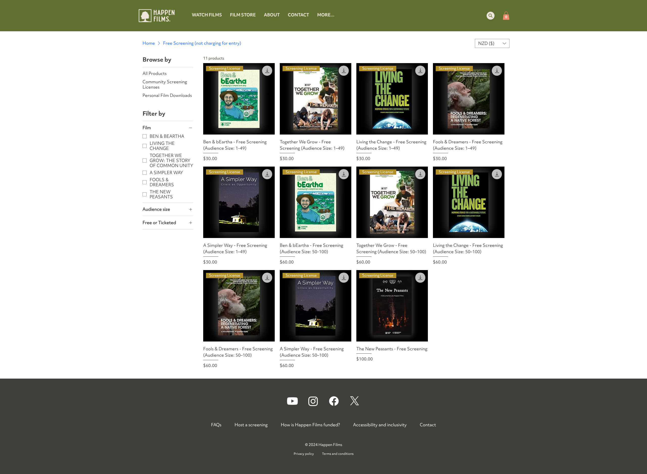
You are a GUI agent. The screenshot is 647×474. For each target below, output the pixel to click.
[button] (491, 16)
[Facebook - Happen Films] (334, 401)
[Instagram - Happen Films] (313, 401)
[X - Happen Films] (354, 401)
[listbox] (492, 43)
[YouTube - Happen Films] (292, 401)
